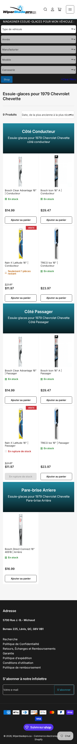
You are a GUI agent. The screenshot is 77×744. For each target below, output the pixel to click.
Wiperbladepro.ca (22, 736)
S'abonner (64, 689)
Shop (7, 79)
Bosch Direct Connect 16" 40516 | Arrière (20, 550)
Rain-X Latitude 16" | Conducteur (16, 264)
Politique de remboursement (22, 667)
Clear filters (68, 79)
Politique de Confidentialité (21, 644)
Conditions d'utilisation (18, 663)
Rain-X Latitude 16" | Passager (16, 444)
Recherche (10, 639)
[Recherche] (45, 9)
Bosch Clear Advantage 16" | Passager (20, 372)
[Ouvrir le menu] (70, 9)
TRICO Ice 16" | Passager (55, 442)
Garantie (8, 653)
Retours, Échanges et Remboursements (29, 648)
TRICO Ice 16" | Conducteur (49, 264)
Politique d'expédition (17, 658)
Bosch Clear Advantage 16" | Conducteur (20, 192)
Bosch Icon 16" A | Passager (51, 372)
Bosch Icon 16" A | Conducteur (51, 192)
